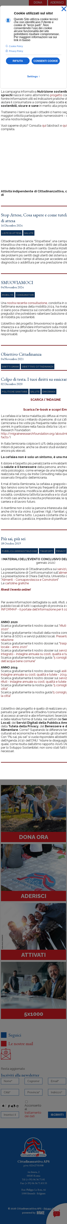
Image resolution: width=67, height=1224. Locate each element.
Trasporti (46, 551)
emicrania (48, 391)
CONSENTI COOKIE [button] (46, 60)
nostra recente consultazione (27, 303)
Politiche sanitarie (15, 391)
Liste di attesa (11, 233)
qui (44, 125)
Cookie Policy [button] (16, 46)
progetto (56, 95)
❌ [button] (63, 9)
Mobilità (7, 295)
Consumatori (25, 295)
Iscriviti (57, 1114)
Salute (29, 233)
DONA (38, 2)
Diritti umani (10, 366)
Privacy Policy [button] (16, 51)
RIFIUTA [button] (18, 60)
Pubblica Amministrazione (19, 551)
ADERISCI (57, 2)
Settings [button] (33, 76)
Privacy (61, 551)
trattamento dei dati (33, 1114)
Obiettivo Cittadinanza (37, 366)
